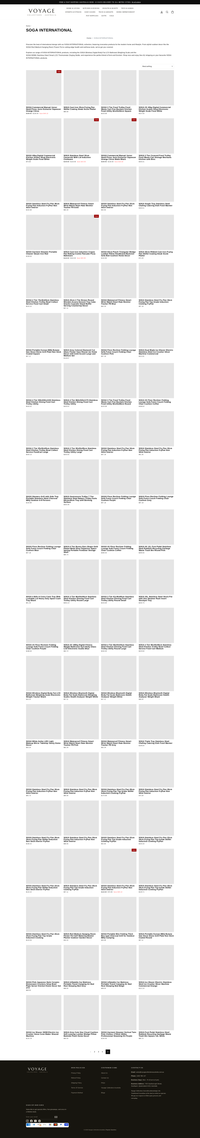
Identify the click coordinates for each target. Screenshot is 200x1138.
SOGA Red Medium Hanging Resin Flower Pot (44, 47)
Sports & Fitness (73, 12)
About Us (104, 1073)
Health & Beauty (110, 8)
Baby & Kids (90, 12)
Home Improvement (125, 12)
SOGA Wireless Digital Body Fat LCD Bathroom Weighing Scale (105, 52)
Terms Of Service (77, 1088)
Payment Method (77, 1093)
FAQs (103, 1083)
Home (28, 26)
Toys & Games (127, 8)
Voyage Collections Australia (111, 1088)
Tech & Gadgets (106, 12)
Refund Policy (76, 1078)
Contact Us (105, 1078)
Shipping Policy (76, 1083)
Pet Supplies (92, 16)
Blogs (103, 1093)
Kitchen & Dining (91, 8)
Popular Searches (111, 1130)
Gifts (104, 16)
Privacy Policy (76, 1073)
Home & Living (73, 8)
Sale (112, 16)
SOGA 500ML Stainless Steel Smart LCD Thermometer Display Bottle (53, 55)
